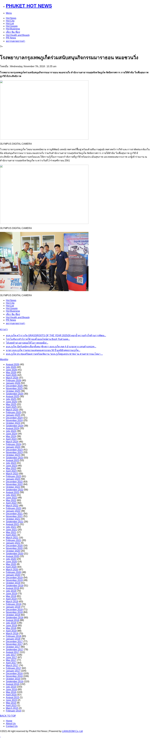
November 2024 (14, 420)
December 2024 (14, 417)
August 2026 (12, 364)
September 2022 (14, 489)
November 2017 (14, 644)
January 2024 (13, 447)
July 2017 (11, 655)
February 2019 (13, 604)
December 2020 (14, 545)
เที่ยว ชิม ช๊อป (13, 32)
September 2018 (14, 617)
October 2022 (13, 487)
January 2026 (13, 383)
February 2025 (13, 412)
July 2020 (11, 559)
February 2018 (13, 636)
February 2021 (13, 540)
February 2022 (13, 508)
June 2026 (11, 370)
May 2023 (11, 468)
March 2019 (12, 601)
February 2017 (13, 668)
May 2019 (11, 596)
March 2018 (12, 633)
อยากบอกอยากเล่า (15, 41)
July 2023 (11, 463)
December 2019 (14, 577)
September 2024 (14, 425)
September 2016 (14, 681)
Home (9, 721)
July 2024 (11, 431)
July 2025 (11, 399)
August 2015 (12, 697)
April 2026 (11, 375)
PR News (11, 38)
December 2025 (14, 386)
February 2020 (13, 572)
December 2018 (14, 609)
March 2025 (12, 409)
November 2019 (14, 580)
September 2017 (14, 649)
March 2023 (12, 473)
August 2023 (12, 460)
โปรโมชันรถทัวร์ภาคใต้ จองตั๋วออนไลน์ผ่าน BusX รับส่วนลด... (38, 339)
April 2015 (11, 705)
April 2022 (11, 503)
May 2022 (11, 500)
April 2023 (11, 471)
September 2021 (14, 521)
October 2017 (13, 647)
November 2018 (14, 612)
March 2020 (12, 569)
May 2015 (11, 703)
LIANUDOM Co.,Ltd (72, 731)
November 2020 (14, 548)
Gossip (12, 26)
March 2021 (12, 537)
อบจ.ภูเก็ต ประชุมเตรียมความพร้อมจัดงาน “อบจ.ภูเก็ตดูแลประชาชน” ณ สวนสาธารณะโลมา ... (54, 354)
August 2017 (12, 652)
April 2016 (11, 695)
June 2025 (11, 401)
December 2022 (14, 481)
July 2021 (11, 527)
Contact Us (12, 726)
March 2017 (12, 665)
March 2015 (12, 708)
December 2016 (14, 673)
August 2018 (12, 620)
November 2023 (14, 452)
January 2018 (13, 639)
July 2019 (11, 591)
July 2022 (11, 495)
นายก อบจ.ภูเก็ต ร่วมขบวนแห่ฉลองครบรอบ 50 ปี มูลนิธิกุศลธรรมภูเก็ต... (43, 350)
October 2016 (13, 679)
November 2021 (14, 516)
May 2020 (11, 564)
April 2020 (11, 567)
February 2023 (13, 476)
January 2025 (13, 415)
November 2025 (14, 388)
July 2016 (11, 687)
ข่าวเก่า (4, 329)
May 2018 (11, 628)
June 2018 (11, 625)
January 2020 (13, 575)
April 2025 (11, 407)
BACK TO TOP (8, 716)
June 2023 (11, 465)
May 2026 (11, 372)
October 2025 (13, 391)
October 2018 (13, 615)
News (11, 18)
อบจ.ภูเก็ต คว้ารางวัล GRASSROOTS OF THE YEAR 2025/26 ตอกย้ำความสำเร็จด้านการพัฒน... (56, 335)
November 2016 (14, 676)
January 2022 (13, 511)
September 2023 (14, 457)
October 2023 (13, 455)
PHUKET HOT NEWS (29, 5)
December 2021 (14, 513)
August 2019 (12, 588)
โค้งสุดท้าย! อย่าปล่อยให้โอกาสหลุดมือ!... (27, 343)
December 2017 (14, 641)
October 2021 (13, 519)
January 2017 (13, 671)
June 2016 (11, 689)
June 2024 (11, 433)
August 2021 (12, 524)
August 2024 (12, 428)
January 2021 (13, 543)
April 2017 (11, 663)
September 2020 (14, 553)
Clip (10, 21)
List (10, 23)
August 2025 (12, 396)
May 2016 (11, 692)
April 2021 (11, 535)
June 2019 (11, 593)
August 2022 (12, 492)
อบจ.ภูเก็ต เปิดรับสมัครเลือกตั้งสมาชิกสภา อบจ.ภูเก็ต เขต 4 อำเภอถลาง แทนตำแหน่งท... (51, 346)
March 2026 (12, 378)
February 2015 (13, 711)
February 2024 (13, 444)
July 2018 (11, 623)
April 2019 (11, 599)
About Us (11, 723)
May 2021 (11, 532)
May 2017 (11, 660)
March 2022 (12, 505)
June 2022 (11, 497)
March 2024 (12, 441)
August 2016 (12, 684)
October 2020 (13, 551)
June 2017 (11, 657)
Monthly (4, 359)
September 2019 (14, 585)
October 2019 (13, 583)
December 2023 (14, 449)
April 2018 (11, 631)
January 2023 (13, 479)
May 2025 (11, 404)
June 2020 (11, 561)
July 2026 (11, 367)
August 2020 (12, 556)
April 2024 (11, 439)
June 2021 (11, 529)
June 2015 (11, 700)
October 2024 (13, 423)
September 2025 (14, 393)
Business (13, 29)
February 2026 (13, 380)
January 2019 (13, 607)
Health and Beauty (18, 35)
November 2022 (14, 484)
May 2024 (11, 436)
